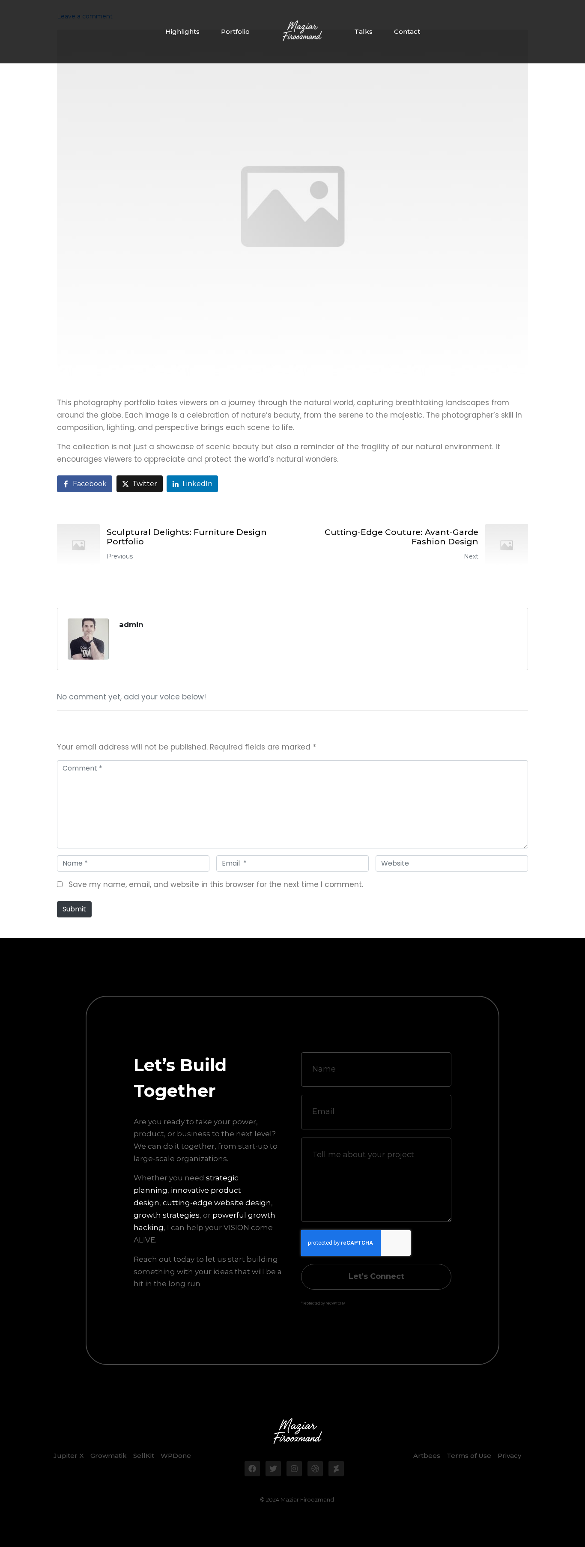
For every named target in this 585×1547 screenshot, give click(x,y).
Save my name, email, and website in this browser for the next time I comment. (216, 884)
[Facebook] (252, 1468)
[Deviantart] (336, 1468)
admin (131, 624)
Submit (74, 909)
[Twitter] (273, 1468)
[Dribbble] (315, 1468)
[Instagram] (294, 1468)
